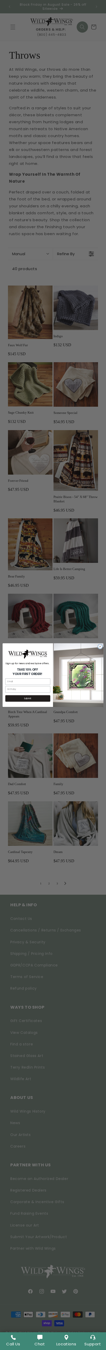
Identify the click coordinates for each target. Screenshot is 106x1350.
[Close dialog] (100, 646)
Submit (27, 698)
